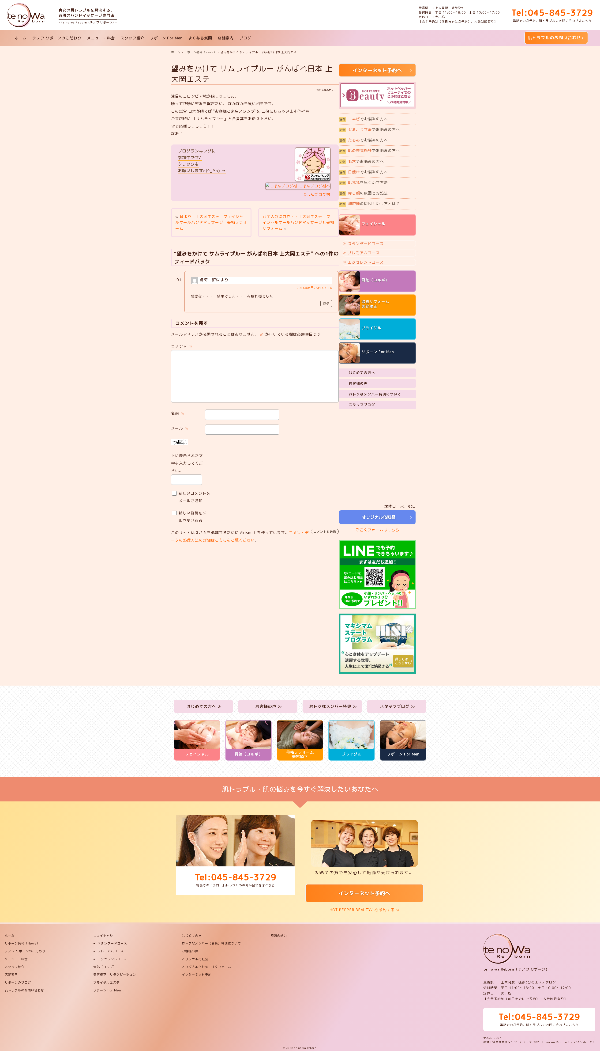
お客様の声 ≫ (268, 706)
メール (179, 428)
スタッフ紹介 (132, 38)
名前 (177, 413)
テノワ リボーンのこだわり (56, 38)
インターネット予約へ (364, 893)
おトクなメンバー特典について (375, 394)
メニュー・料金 (101, 38)
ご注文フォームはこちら (377, 529)
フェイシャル (103, 935)
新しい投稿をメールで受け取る (194, 516)
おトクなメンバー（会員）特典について (211, 943)
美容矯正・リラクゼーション (114, 974)
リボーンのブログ (18, 982)
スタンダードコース (366, 243)
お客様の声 (358, 383)
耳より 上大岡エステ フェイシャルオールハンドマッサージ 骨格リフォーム (211, 222)
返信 (326, 303)
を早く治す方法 (363, 182)
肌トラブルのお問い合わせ (554, 38)
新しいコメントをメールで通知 (194, 497)
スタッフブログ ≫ (397, 706)
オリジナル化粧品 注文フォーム (206, 967)
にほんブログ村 (316, 194)
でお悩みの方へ (363, 118)
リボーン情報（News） (22, 943)
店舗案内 (226, 38)
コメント (181, 346)
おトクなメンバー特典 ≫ (332, 706)
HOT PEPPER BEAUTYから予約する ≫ (365, 909)
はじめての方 (192, 935)
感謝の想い (278, 935)
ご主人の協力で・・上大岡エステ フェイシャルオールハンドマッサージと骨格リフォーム (298, 222)
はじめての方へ (362, 372)
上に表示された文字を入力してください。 (187, 463)
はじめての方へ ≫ (203, 706)
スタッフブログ (362, 404)
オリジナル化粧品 (377, 517)
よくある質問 (200, 38)
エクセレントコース (366, 262)
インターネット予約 (196, 974)
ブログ (245, 38)
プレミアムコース (364, 252)
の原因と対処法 (363, 193)
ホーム (21, 38)
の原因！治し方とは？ (369, 203)
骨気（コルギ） (104, 967)
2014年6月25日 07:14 (314, 288)
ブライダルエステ (106, 982)
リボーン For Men (166, 38)
